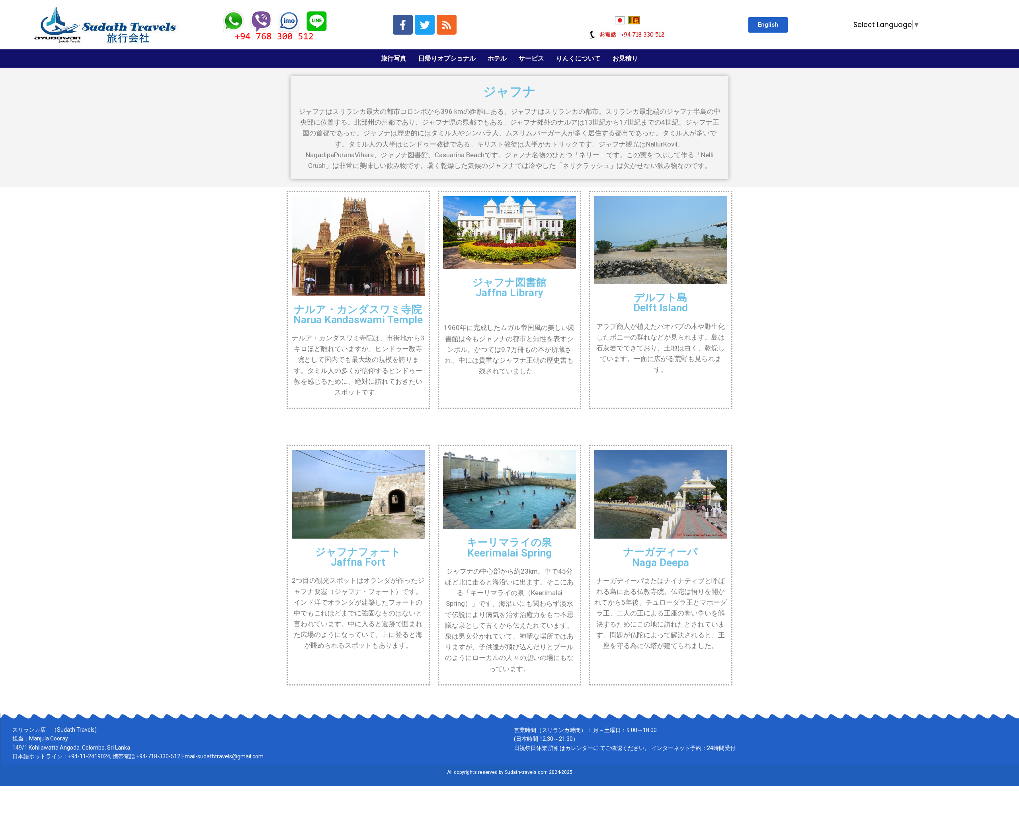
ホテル (497, 58)
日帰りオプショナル (447, 58)
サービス (531, 58)
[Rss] (447, 25)
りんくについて (578, 58)
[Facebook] (403, 25)
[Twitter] (425, 25)
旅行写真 (393, 58)
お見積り (625, 58)
